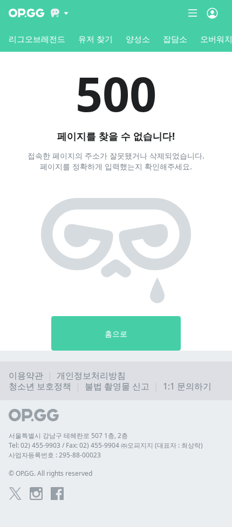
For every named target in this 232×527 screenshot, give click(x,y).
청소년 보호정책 (40, 386)
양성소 (138, 38)
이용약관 (26, 375)
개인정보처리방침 (91, 375)
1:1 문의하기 (187, 386)
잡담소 (175, 38)
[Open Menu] (212, 13)
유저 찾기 (95, 38)
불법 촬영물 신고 (117, 386)
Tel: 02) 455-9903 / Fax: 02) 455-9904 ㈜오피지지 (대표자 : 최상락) (106, 445)
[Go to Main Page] (26, 13)
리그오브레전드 (37, 38)
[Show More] (60, 13)
